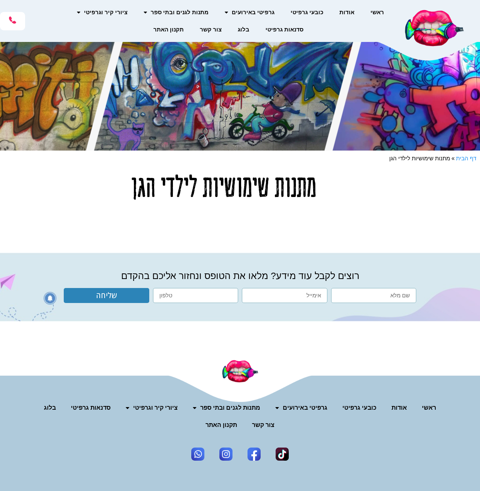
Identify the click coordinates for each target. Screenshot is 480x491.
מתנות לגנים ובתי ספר (179, 12)
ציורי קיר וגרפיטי (106, 12)
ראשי (377, 12)
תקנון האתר (168, 29)
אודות (346, 12)
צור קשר (211, 29)
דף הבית (466, 158)
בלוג (243, 29)
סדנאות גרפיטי (284, 29)
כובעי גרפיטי (307, 12)
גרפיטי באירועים (253, 12)
